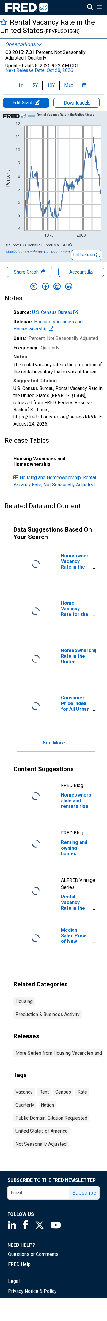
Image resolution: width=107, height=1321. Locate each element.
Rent (44, 1092)
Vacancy (24, 1092)
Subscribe (84, 1193)
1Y (20, 85)
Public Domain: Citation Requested (51, 1118)
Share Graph (27, 272)
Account (77, 272)
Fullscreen (84, 255)
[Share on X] (33, 286)
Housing (24, 1001)
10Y (51, 85)
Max (68, 85)
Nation (47, 1105)
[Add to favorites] (3, 22)
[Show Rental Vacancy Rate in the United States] (65, 114)
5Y (35, 85)
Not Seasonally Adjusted (41, 1144)
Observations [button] (21, 44)
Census (63, 1092)
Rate (82, 1092)
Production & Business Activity (47, 1014)
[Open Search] (90, 8)
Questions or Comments (33, 1254)
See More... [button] (56, 743)
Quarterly (24, 1105)
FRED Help (19, 1264)
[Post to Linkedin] (68, 286)
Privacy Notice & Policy (32, 1291)
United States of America (41, 1131)
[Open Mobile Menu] (99, 8)
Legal (14, 1281)
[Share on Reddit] (57, 286)
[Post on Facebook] (45, 286)
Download (75, 103)
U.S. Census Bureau (52, 312)
